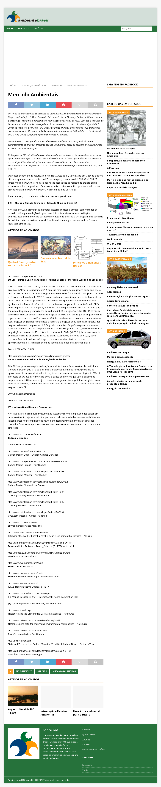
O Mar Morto (114, 243)
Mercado (42, 671)
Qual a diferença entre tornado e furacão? (22, 263)
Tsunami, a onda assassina (122, 234)
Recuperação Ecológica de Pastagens (128, 296)
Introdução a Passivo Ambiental (54, 713)
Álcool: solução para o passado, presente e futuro (125, 382)
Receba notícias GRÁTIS (93, 749)
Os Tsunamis (114, 239)
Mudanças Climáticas (34, 85)
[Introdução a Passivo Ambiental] (56, 697)
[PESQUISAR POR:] (136, 28)
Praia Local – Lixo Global (120, 218)
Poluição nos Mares (118, 222)
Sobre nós (50, 730)
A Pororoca (113, 167)
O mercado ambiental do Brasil (56, 259)
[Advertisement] (80, 59)
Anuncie (86, 739)
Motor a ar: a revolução (120, 356)
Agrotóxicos (114, 291)
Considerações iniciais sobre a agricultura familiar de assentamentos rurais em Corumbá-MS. (129, 313)
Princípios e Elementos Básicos (87, 264)
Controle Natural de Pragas (122, 305)
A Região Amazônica (118, 388)
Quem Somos (88, 734)
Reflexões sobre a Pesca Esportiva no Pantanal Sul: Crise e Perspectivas (128, 174)
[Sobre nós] (23, 743)
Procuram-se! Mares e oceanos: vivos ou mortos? (130, 229)
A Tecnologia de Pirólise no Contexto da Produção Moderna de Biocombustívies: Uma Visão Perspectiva (130, 369)
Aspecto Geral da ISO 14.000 (21, 711)
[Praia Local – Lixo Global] (130, 204)
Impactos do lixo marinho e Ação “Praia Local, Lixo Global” (129, 250)
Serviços (86, 744)
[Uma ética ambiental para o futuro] (88, 697)
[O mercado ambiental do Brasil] (56, 245)
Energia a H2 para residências (124, 361)
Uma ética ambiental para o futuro (86, 713)
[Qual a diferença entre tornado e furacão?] (23, 247)
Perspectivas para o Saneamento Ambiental (126, 162)
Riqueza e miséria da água (122, 187)
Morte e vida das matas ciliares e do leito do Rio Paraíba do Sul (127, 181)
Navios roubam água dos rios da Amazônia (125, 154)
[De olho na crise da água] (130, 128)
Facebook (87, 764)
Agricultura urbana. (118, 300)
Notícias (38, 28)
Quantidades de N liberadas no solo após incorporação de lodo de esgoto (128, 322)
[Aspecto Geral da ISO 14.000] (23, 696)
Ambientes (23, 28)
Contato (86, 729)
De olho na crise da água (121, 148)
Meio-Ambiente (24, 671)
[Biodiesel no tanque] (130, 339)
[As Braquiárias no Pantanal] (130, 270)
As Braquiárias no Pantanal (122, 287)
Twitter (85, 770)
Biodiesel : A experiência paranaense (128, 376)
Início (9, 28)
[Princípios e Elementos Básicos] (88, 247)
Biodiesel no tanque (118, 352)
